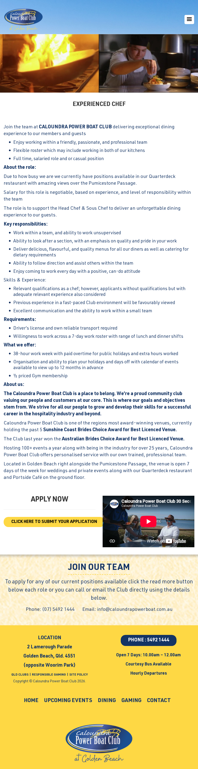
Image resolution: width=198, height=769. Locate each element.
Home (31, 701)
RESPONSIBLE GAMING (49, 675)
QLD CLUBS (20, 675)
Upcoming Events (68, 701)
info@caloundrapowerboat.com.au (134, 609)
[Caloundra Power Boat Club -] (23, 19)
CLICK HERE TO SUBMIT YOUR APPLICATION (54, 522)
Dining (107, 701)
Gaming (131, 701)
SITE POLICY (78, 675)
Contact (159, 701)
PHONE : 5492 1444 (148, 640)
